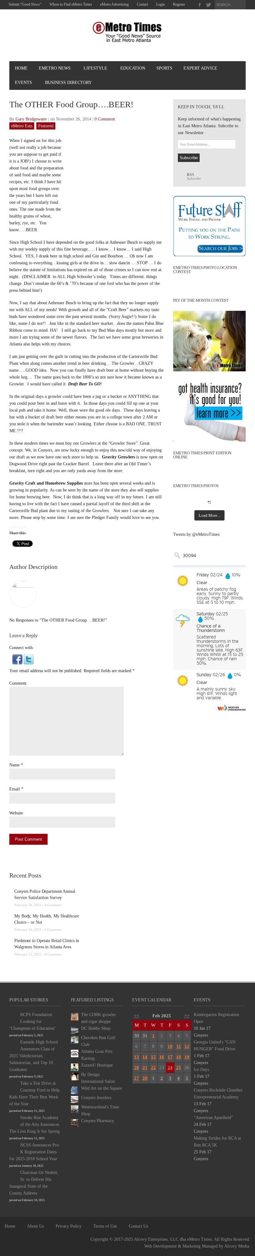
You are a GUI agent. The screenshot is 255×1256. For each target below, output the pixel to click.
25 (178, 1067)
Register (179, 4)
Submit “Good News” (25, 4)
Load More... (209, 515)
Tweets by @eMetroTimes (196, 534)
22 (153, 1067)
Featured (45, 126)
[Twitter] (208, 4)
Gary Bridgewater (31, 119)
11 (178, 1046)
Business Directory (68, 82)
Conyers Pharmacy (97, 1120)
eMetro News (55, 68)
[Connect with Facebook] (17, 659)
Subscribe (194, 176)
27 (136, 1078)
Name (14, 765)
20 (136, 1067)
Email (14, 789)
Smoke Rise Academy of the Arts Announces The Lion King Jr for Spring (34, 1124)
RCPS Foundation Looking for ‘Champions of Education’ (32, 1021)
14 (144, 1056)
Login (160, 4)
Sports (164, 68)
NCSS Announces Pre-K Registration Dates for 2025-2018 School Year (34, 1152)
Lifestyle (95, 68)
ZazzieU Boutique (97, 1065)
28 (144, 1078)
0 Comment (105, 119)
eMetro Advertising (114, 4)
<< (136, 1015)
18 (178, 1056)
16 (161, 1056)
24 (170, 1067)
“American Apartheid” (213, 1117)
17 (170, 1056)
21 (144, 1067)
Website (16, 813)
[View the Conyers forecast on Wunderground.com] (232, 708)
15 (153, 1056)
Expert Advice (200, 68)
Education (132, 68)
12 (186, 1046)
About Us (35, 1226)
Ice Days (201, 1069)
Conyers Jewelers (96, 1097)
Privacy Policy (68, 1226)
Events (23, 82)
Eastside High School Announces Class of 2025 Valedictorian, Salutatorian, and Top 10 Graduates (33, 1056)
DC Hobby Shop (95, 1028)
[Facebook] (200, 4)
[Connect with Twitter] (29, 659)
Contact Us (138, 1226)
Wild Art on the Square (101, 1088)
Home (21, 68)
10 (170, 1046)
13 (136, 1056)
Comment (17, 683)
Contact (142, 4)
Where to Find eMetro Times (70, 4)
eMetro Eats (21, 126)
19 (186, 1056)
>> (187, 1015)
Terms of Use (105, 1226)
